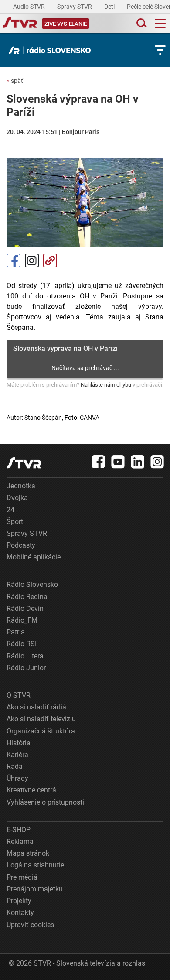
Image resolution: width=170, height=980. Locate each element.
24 (10, 510)
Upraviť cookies (30, 925)
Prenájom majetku (35, 889)
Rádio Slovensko (32, 584)
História (19, 743)
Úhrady (17, 778)
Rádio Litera (25, 656)
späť (15, 80)
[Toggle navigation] (160, 23)
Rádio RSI (22, 644)
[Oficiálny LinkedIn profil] (137, 461)
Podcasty (21, 545)
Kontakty (20, 912)
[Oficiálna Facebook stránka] (98, 461)
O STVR (19, 695)
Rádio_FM (22, 620)
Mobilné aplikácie (34, 557)
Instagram (32, 260)
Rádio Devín (25, 608)
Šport (15, 521)
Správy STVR (75, 6)
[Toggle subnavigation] (160, 50)
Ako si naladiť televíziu (41, 719)
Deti (110, 6)
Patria (16, 632)
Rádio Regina (27, 597)
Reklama (20, 841)
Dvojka (17, 497)
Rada (15, 766)
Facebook (13, 260)
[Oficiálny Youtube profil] (118, 461)
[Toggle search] (140, 23)
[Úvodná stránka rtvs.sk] (20, 23)
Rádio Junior (26, 668)
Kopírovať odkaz (50, 260)
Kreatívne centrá (31, 790)
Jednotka (21, 486)
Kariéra (17, 754)
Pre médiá (22, 877)
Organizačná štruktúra (41, 731)
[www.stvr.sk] (24, 463)
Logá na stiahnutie (35, 865)
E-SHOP (19, 830)
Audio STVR (29, 6)
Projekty (19, 901)
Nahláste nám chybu (106, 384)
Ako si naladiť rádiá (36, 707)
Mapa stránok (28, 853)
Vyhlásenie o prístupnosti (45, 802)
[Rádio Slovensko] (52, 50)
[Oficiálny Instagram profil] (157, 461)
